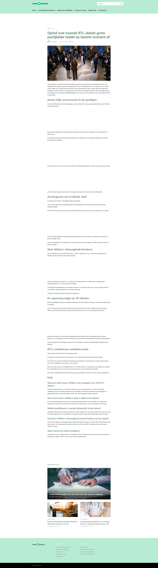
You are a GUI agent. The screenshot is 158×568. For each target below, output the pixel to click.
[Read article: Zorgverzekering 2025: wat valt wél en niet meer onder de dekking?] (79, 483)
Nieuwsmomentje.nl (37, 565)
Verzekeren (102, 10)
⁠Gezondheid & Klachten (46, 10)
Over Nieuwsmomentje (87, 549)
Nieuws (53, 28)
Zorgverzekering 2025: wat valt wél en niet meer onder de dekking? (76, 494)
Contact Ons (84, 547)
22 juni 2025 (59, 496)
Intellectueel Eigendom (87, 551)
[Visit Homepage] (40, 4)
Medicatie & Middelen (65, 10)
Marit (53, 496)
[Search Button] (121, 3)
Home (34, 10)
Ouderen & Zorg (80, 10)
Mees (55, 41)
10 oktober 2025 (63, 41)
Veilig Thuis (92, 10)
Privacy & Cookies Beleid (87, 554)
